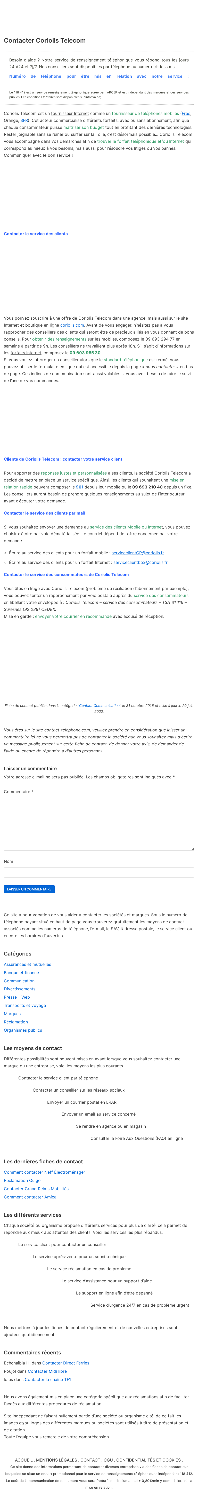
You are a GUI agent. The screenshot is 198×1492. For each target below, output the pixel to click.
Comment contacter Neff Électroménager (44, 1172)
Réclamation (16, 1021)
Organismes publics (23, 1030)
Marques (12, 1013)
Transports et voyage (25, 1005)
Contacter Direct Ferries (65, 1362)
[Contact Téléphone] (42, 14)
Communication (19, 980)
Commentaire (19, 791)
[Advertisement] (99, 278)
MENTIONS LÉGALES (56, 1460)
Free (186, 113)
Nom (8, 861)
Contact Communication (99, 705)
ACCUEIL (24, 1460)
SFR (24, 120)
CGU (108, 1460)
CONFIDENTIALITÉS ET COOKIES (148, 1460)
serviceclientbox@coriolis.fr (140, 562)
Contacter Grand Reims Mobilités (36, 1188)
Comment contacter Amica (30, 1196)
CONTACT (90, 1460)
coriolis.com (72, 325)
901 (80, 487)
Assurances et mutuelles (27, 964)
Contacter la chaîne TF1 (48, 1379)
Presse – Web (17, 997)
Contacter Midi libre (47, 1371)
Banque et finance (21, 972)
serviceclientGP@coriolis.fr (138, 552)
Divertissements (19, 988)
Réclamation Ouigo (22, 1180)
